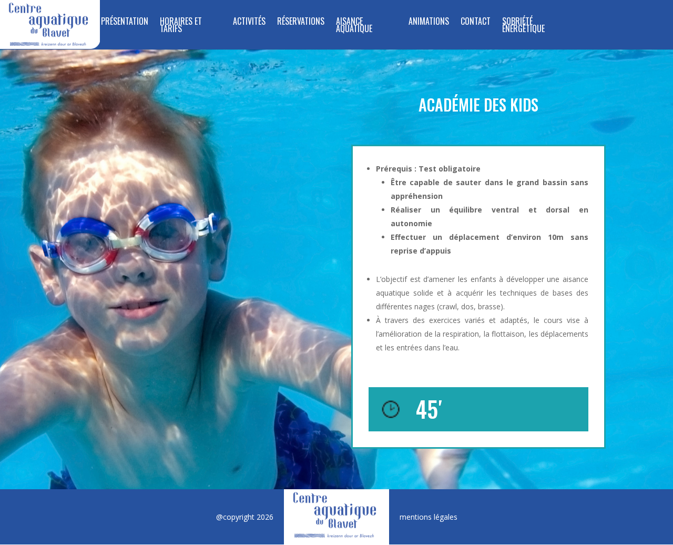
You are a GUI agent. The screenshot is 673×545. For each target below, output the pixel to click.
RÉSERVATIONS (300, 22)
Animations (429, 22)
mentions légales (428, 517)
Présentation (124, 22)
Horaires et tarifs (181, 26)
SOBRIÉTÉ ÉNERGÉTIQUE (523, 26)
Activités (249, 22)
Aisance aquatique (354, 26)
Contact (476, 22)
